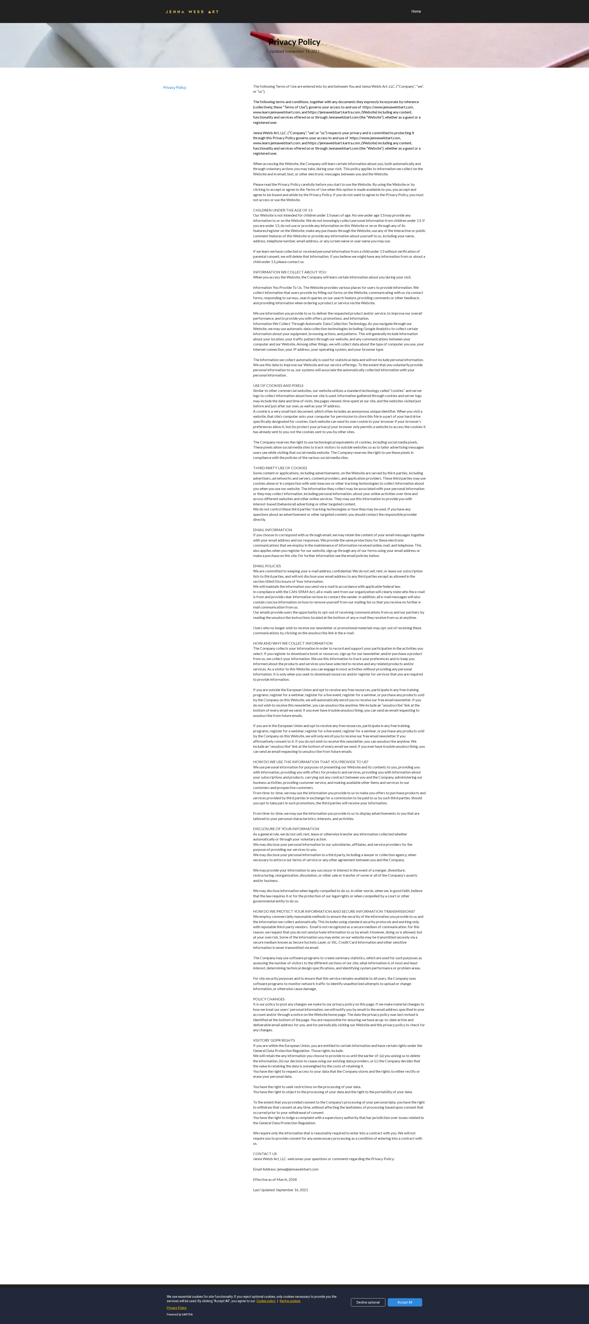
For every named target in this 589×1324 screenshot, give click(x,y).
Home (416, 11)
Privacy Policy (174, 87)
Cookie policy (266, 1301)
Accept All (405, 1302)
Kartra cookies (290, 1301)
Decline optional (368, 1302)
